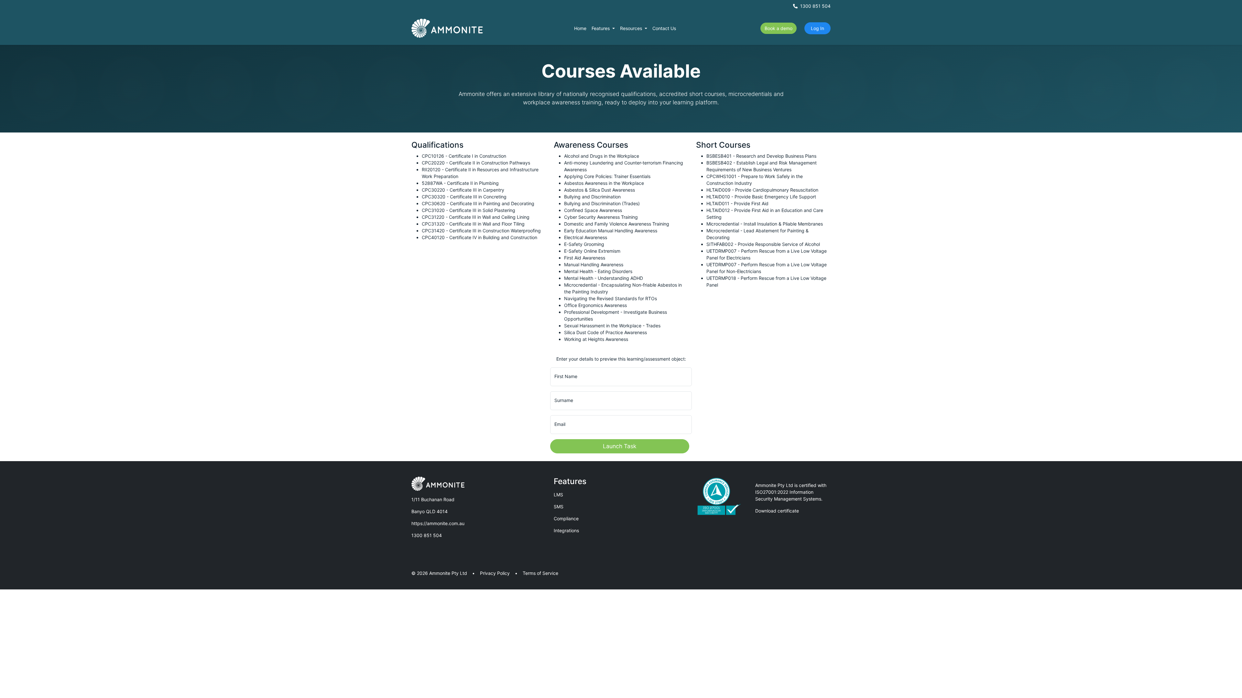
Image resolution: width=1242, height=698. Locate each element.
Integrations (566, 530)
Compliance (566, 518)
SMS (558, 506)
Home (580, 28)
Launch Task (620, 446)
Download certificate (777, 510)
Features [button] (601, 28)
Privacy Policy (495, 573)
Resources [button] (631, 28)
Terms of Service (540, 573)
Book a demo (778, 28)
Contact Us (664, 28)
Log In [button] (817, 28)
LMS (558, 494)
